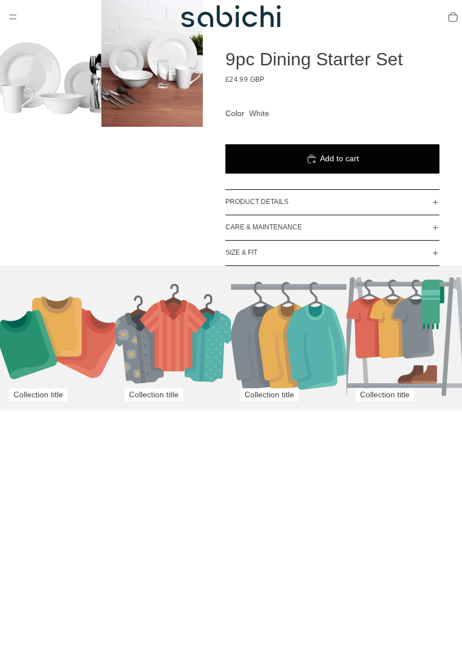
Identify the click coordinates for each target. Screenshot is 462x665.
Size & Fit (241, 252)
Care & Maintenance (263, 227)
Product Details (256, 202)
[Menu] (13, 17)
